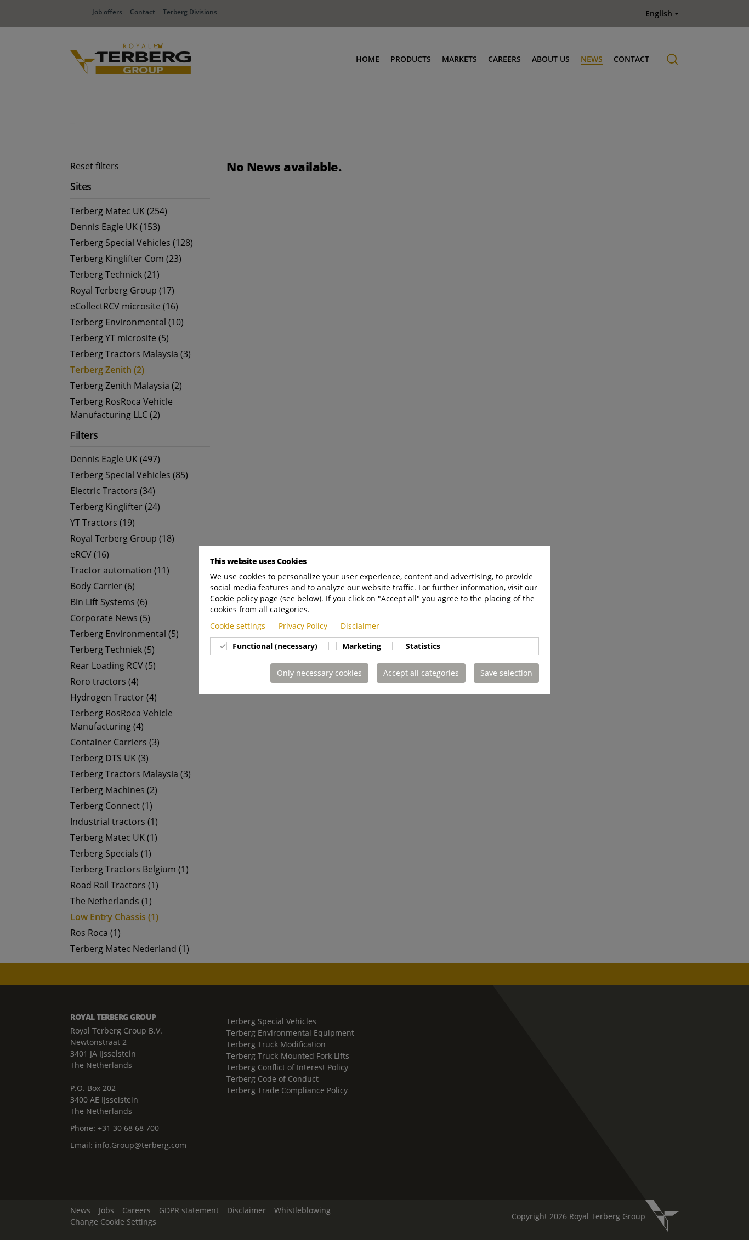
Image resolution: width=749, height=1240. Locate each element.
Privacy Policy (304, 626)
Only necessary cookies (319, 673)
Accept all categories (421, 673)
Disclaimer (360, 626)
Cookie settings (239, 626)
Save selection (506, 673)
